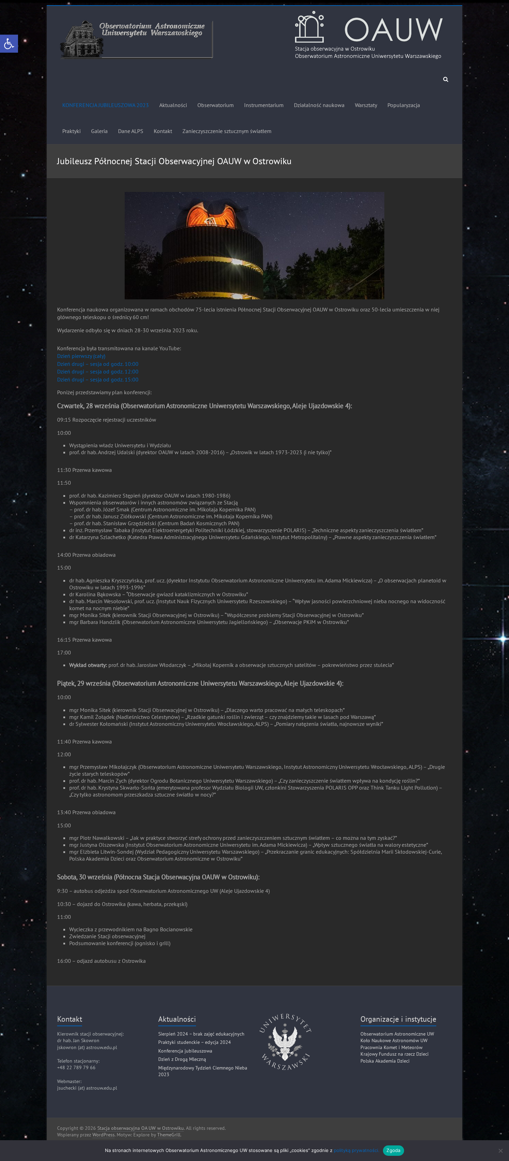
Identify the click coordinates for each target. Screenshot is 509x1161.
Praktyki (71, 130)
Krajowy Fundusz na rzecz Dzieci (394, 1054)
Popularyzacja (403, 105)
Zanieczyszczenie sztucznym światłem (226, 130)
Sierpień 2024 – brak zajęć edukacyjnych (201, 1034)
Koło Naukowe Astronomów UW (394, 1040)
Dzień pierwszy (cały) (81, 355)
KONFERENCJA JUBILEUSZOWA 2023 (105, 105)
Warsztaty (366, 105)
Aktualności (173, 105)
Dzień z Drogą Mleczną (182, 1059)
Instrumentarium (264, 105)
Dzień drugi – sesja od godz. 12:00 (98, 371)
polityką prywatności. (356, 1150)
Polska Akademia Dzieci (385, 1061)
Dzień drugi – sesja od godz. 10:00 (98, 363)
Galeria (99, 130)
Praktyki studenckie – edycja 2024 (194, 1042)
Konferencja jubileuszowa (185, 1051)
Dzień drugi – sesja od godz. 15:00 (98, 379)
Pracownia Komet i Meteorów (391, 1047)
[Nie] (500, 1150)
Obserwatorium (215, 105)
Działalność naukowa (319, 105)
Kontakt (163, 130)
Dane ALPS (130, 130)
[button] (9, 44)
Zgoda (393, 1150)
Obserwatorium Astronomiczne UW (397, 1034)
